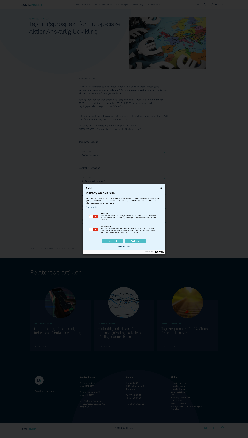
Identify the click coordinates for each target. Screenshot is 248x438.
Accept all (113, 241)
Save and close (124, 246)
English (89, 188)
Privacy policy (92, 207)
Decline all (135, 241)
